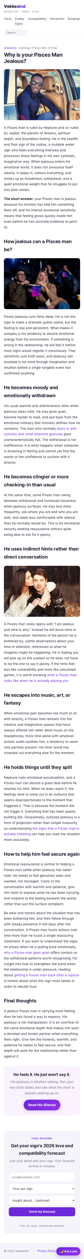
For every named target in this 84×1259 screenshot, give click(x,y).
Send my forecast (42, 1211)
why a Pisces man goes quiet (27, 953)
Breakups (74, 19)
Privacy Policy (47, 1251)
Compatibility (37, 19)
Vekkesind (10, 47)
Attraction (57, 19)
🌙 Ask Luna (68, 1251)
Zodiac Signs (19, 21)
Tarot (7, 19)
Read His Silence (42, 1105)
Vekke (21, 8)
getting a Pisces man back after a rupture (46, 975)
